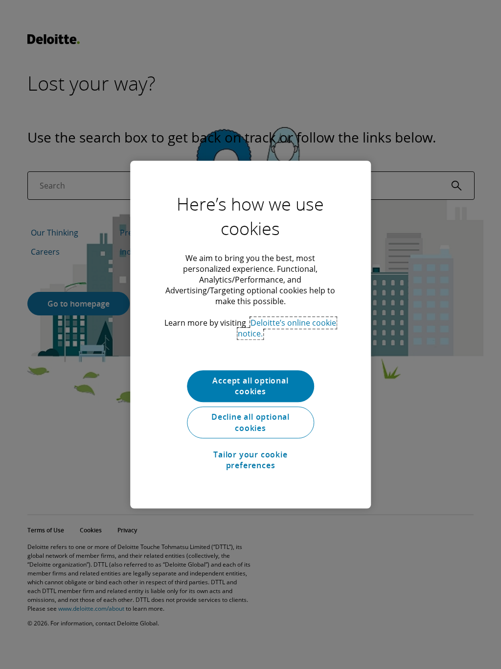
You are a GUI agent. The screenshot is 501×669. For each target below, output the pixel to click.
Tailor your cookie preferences (250, 460)
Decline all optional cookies (250, 422)
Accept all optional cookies (250, 386)
